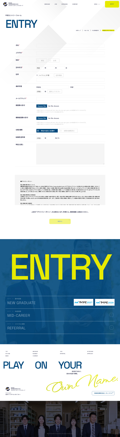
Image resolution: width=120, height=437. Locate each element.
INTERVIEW (65, 4)
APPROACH (90, 353)
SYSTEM (7, 353)
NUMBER (35, 353)
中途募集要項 (95, 30)
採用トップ (78, 30)
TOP (6, 351)
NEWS (7, 356)
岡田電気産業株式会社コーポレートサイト (103, 393)
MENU (95, 4)
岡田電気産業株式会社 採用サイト (13, 4)
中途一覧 (86, 30)
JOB (56, 4)
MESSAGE (47, 4)
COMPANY (75, 4)
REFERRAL (62, 353)
